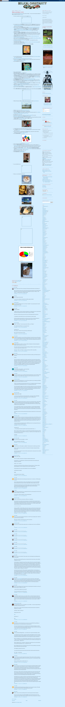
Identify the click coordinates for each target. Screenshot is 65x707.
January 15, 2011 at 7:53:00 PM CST (20, 629)
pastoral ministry (44, 365)
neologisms (43, 356)
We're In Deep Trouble (45, 444)
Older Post (39, 700)
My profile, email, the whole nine (46, 93)
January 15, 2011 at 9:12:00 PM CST (20, 653)
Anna (15, 477)
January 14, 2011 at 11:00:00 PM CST (20, 582)
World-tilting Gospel (45, 449)
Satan (43, 402)
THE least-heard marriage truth (46, 179)
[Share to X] (14, 282)
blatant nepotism (44, 225)
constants (21, 14)
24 (42, 207)
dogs (43, 269)
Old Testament (44, 360)
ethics (43, 278)
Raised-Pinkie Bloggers (48, 165)
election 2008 (44, 274)
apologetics (43, 213)
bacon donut (23, 60)
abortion (43, 208)
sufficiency (43, 418)
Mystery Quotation (44, 352)
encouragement (44, 276)
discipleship (44, 265)
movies (43, 348)
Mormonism (44, 345)
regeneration (44, 388)
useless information (44, 440)
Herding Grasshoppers (17, 603)
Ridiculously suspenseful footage (18, 116)
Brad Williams (16, 415)
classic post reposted (45, 245)
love (43, 333)
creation (43, 253)
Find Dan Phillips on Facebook (48, 104)
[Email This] (12, 282)
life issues (43, 329)
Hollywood (43, 306)
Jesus (43, 322)
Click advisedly (37, 76)
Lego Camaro (27, 143)
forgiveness (43, 288)
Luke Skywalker (22, 151)
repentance (43, 389)
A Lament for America (45, 178)
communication (44, 247)
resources (43, 390)
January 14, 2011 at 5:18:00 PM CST (20, 488)
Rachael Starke (16, 455)
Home (26, 700)
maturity (43, 337)
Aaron (15, 621)
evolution (43, 281)
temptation (43, 421)
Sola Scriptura (44, 412)
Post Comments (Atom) (19, 702)
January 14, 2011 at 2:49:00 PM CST (20, 442)
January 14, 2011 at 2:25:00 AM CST (20, 293)
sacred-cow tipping (44, 398)
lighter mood (44, 330)
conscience (43, 250)
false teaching (44, 283)
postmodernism (44, 373)
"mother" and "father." (21, 118)
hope (43, 310)
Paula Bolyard (16, 497)
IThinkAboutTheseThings (45, 321)
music (43, 350)
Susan (15, 287)
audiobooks (44, 219)
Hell (43, 301)
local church (44, 332)
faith (43, 282)
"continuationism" (44, 206)
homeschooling (44, 308)
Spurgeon (43, 414)
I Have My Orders (44, 314)
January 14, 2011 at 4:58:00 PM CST (20, 475)
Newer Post (13, 700)
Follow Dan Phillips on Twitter (48, 103)
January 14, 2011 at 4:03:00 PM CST (20, 453)
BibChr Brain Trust (44, 221)
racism (43, 383)
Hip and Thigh (44, 186)
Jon (14, 490)
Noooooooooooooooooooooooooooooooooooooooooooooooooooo (23, 58)
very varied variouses (45, 441)
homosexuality (44, 309)
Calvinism (43, 231)
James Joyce (15, 322)
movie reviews (44, 347)
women (43, 447)
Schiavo (43, 403)
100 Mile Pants (16, 379)
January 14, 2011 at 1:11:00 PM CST (20, 425)
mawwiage (43, 338)
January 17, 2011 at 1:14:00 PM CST (20, 683)
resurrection (44, 392)
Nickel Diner (15, 60)
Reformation (44, 386)
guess (19, 130)
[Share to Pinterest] (16, 282)
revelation (43, 393)
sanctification (44, 401)
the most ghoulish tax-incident (28, 115)
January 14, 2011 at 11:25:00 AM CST (20, 371)
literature (43, 331)
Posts (44, 109)
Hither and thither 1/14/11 (18, 12)
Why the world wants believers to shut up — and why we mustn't (47, 181)
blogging (43, 226)
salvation (43, 400)
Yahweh (43, 453)
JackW (15, 373)
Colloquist (15, 342)
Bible (43, 222)
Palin (43, 362)
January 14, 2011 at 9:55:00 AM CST (20, 333)
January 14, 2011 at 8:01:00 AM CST (20, 320)
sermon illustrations (36, 100)
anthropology (44, 212)
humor (43, 311)
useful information (44, 439)
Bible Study (44, 223)
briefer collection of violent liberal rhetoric (29, 78)
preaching (43, 376)
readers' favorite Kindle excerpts (48, 46)
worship (43, 452)
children (43, 238)
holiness (43, 305)
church (43, 241)
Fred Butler (15, 302)
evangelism (43, 280)
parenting (43, 364)
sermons (43, 406)
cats (42, 236)
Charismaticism (44, 237)
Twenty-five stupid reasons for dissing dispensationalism (47, 177)
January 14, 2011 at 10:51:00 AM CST (20, 351)
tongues (43, 426)
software (43, 411)
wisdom (43, 446)
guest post (43, 295)
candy (15, 594)
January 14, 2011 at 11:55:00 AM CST (20, 398)
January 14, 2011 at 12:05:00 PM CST (20, 413)
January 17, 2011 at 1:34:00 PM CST (20, 689)
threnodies (43, 425)
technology (43, 419)
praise (43, 374)
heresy (43, 302)
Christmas (43, 240)
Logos (51, 67)
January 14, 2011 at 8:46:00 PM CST (20, 520)
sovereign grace (44, 413)
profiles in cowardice (45, 377)
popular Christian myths (45, 372)
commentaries (44, 246)
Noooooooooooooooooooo (25, 110)
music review (44, 351)
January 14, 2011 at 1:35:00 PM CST (20, 435)
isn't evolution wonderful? (45, 318)
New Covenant (44, 357)
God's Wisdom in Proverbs (45, 290)
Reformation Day (44, 387)
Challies (27, 149)
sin (42, 407)
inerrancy (43, 315)
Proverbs (43, 379)
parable (43, 363)
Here (14, 614)
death (43, 259)
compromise (44, 248)
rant (42, 384)
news (43, 358)
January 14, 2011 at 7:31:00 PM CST (20, 513)
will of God (43, 445)
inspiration (43, 316)
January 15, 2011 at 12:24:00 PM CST (20, 619)
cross (43, 254)
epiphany (43, 277)
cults (43, 255)
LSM (43, 334)
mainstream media (44, 335)
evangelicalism (44, 279)
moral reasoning (44, 344)
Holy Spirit (43, 307)
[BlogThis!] (13, 282)
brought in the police (20, 29)
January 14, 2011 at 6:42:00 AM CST (20, 300)
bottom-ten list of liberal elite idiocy (29, 79)
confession (43, 249)
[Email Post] (20, 280)
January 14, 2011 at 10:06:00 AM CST (20, 340)
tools (43, 428)
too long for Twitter (44, 427)
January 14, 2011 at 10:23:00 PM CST (20, 527)
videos (43, 442)
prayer (43, 375)
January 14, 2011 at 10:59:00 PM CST (20, 548)
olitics (43, 361)
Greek (43, 294)
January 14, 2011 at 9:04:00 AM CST (20, 327)
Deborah (15, 367)
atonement (43, 218)
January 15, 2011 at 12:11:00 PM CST (20, 601)
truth (43, 434)
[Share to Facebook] (15, 282)
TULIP (43, 435)
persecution (43, 366)
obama (43, 359)
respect (43, 391)
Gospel (43, 292)
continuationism (44, 251)
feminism (43, 287)
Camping (43, 232)
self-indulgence (44, 404)
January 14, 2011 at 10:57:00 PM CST (20, 544)
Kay (14, 295)
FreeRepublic (44, 158)
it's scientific (44, 320)
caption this (44, 234)
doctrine (43, 268)
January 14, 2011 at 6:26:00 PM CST (20, 495)
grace (43, 293)
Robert (15, 353)
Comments (45, 111)
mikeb (15, 515)
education (43, 273)
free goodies (44, 289)
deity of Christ (44, 261)
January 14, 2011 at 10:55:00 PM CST (20, 540)
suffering (43, 417)
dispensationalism (44, 267)
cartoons (43, 235)
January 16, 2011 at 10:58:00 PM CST (20, 662)
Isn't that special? (44, 319)
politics (43, 371)
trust (43, 433)
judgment (43, 324)
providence (43, 380)
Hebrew (43, 300)
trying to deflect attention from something (23, 83)
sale (42, 399)
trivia (43, 432)
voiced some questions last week (18, 25)
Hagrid (43, 297)
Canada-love (44, 233)
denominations (44, 262)
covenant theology (44, 252)
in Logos (51, 45)
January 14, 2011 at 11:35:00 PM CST (20, 592)
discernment (44, 264)
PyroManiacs (44, 185)
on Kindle (47, 45)
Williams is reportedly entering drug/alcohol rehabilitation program (22, 30)
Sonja (15, 400)
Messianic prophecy (45, 342)
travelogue (43, 430)
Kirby (15, 308)
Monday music (44, 343)
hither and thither (18, 281)
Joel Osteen (43, 323)
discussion (43, 266)
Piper (43, 370)
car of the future (20, 114)
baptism (43, 220)
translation (43, 429)
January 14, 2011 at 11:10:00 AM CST (20, 365)
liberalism (43, 328)
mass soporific (44, 336)
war (42, 443)
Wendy (15, 444)
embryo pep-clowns (25, 132)
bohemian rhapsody (45, 227)
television (43, 420)
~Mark (15, 655)
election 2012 (44, 275)
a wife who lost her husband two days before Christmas (25, 148)
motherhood (44, 346)
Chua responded (19, 578)
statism (43, 415)
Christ (43, 239)
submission (43, 416)
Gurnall (43, 296)
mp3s (43, 349)
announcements (44, 211)
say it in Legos (23, 133)
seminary (43, 405)
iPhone (43, 317)
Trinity (43, 431)
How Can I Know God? (48, 159)
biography (43, 224)
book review (44, 228)
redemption (43, 385)
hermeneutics (44, 303)
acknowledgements (44, 210)
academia (43, 209)
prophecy (43, 378)
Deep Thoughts (44, 260)
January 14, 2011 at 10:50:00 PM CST (20, 531)
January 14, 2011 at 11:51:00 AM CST (20, 390)
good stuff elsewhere (45, 291)
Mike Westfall (16, 392)
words (43, 448)
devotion (43, 263)
